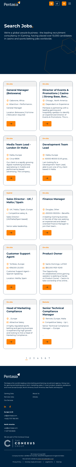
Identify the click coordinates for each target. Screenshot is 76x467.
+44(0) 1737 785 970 (11, 419)
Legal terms (49, 462)
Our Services (8, 400)
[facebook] (11, 407)
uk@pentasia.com (10, 416)
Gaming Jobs (9, 393)
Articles (35, 397)
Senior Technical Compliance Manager (53, 311)
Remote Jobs (9, 397)
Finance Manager (54, 198)
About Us (36, 393)
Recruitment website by (38, 459)
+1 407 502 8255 (9, 431)
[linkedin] (6, 407)
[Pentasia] (12, 3)
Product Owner (52, 253)
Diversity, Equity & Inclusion (33, 462)
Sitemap (59, 462)
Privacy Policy (17, 462)
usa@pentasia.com (11, 428)
